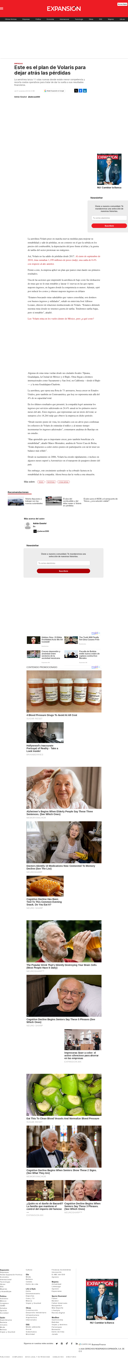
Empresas (26, 19)
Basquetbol (57, 1305)
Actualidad (56, 1284)
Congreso (4, 1303)
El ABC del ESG (58, 1274)
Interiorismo (31, 1320)
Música (29, 1301)
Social (28, 1329)
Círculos (3, 1325)
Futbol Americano (59, 1303)
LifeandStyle (6, 1291)
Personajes (57, 1327)
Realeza (3, 1322)
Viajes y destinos (59, 1325)
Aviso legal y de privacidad (37, 1356)
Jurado (55, 1334)
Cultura (29, 1270)
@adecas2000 (34, 96)
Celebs (29, 1282)
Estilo (28, 1291)
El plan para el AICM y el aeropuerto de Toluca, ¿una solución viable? (101, 499)
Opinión (3, 1310)
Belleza (3, 1329)
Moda (2, 1327)
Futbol (54, 1298)
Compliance (17, 1356)
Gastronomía (57, 1320)
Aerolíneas (51, 482)
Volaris (41, 482)
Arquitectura (31, 1317)
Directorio (71, 1356)
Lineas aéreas (63, 482)
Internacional (64, 19)
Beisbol (55, 1301)
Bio (34, 526)
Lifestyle (56, 1310)
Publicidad (5, 1356)
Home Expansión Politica (11, 1275)
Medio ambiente (33, 1327)
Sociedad (4, 1313)
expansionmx (58, 1344)
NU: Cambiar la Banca (109, 187)
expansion (78, 1344)
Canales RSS (58, 1356)
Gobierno (4, 1298)
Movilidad (30, 1334)
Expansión (4, 1270)
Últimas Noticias (11, 19)
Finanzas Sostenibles (61, 1270)
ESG (100, 19)
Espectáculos (6, 1320)
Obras (91, 19)
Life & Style (31, 1289)
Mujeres (111, 19)
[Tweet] (76, 91)
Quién (2, 1317)
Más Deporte (57, 1308)
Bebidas (55, 1322)
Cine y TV (30, 1298)
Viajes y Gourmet (7, 1332)
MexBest (55, 1317)
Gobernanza (31, 1332)
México (3, 1301)
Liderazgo (56, 1286)
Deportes (30, 1296)
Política (38, 19)
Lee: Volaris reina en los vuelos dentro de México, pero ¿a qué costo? (61, 318)
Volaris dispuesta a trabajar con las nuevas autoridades (34, 501)
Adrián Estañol (39, 523)
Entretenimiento (33, 1294)
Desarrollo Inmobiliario (36, 1313)
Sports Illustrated (59, 1296)
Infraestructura (32, 1315)
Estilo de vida (32, 1284)
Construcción (32, 1310)
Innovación (57, 1272)
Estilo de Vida (58, 1332)
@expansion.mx (67, 1343)
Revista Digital (122, 4)
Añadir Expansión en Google (55, 91)
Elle (27, 1274)
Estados (3, 1308)
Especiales (57, 1291)
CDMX (2, 1306)
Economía (50, 19)
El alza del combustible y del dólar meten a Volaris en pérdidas (72, 502)
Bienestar (56, 1329)
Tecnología (79, 19)
